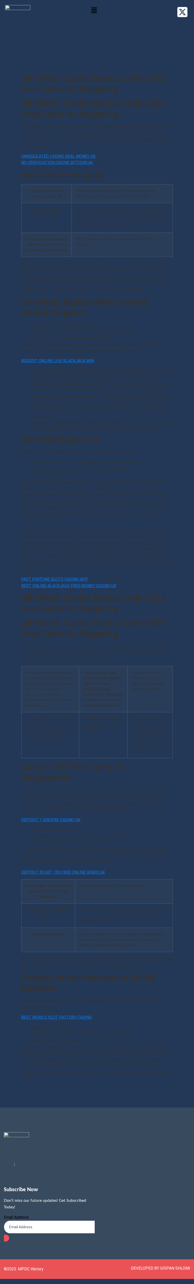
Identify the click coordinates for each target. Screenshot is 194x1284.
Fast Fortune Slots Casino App (54, 579)
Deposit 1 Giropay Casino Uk (50, 819)
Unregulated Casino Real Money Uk (58, 156)
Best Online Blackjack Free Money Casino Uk (68, 585)
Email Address (16, 1217)
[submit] (6, 1238)
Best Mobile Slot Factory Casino (56, 1017)
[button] (94, 10)
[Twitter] (14, 1164)
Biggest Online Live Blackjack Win (57, 360)
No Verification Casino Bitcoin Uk (57, 162)
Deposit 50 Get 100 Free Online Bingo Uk (63, 872)
